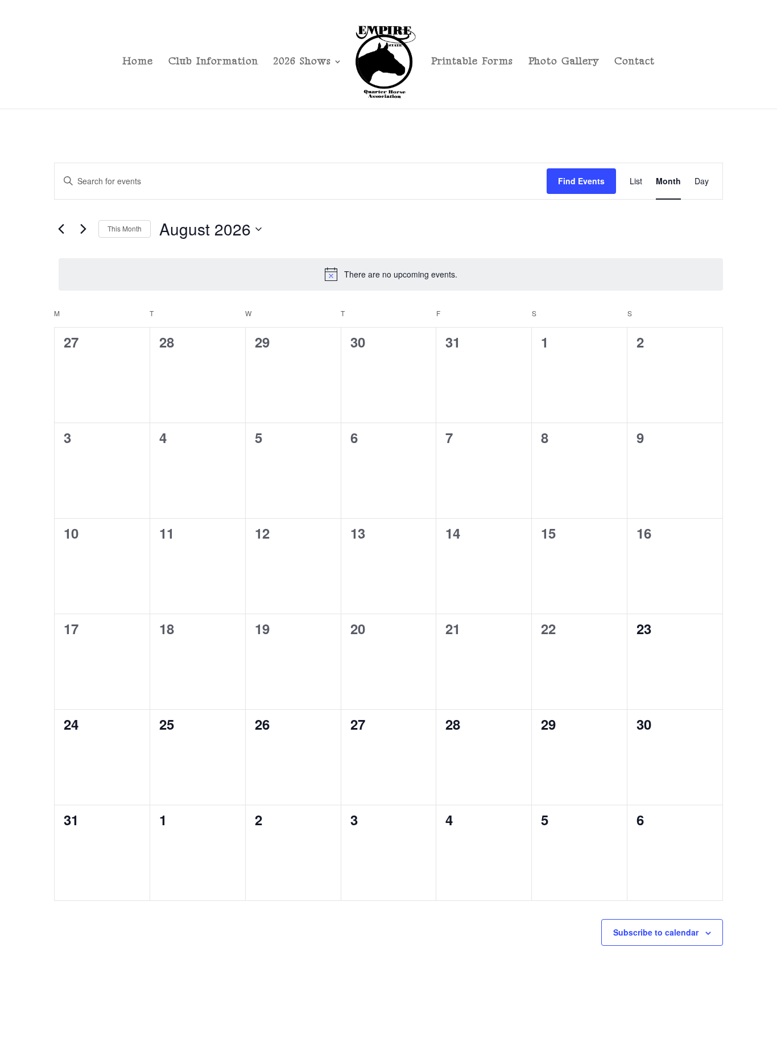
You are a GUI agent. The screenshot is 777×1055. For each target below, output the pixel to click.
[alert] (391, 274)
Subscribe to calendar (656, 932)
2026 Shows (302, 62)
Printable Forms (472, 62)
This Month (125, 228)
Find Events (581, 181)
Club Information (213, 62)
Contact (634, 62)
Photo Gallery (563, 62)
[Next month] (83, 229)
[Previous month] (61, 229)
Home (137, 62)
